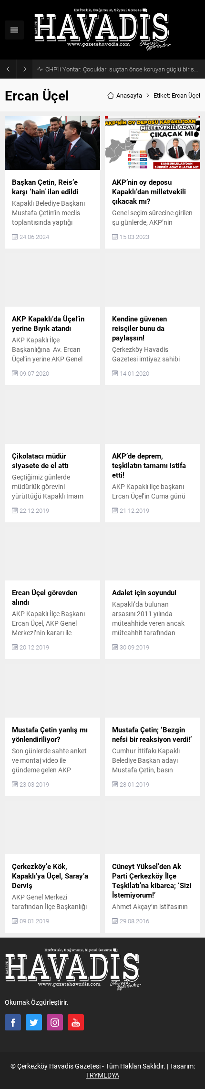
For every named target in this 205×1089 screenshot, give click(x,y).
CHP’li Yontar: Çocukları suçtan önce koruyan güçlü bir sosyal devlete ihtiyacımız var (122, 69)
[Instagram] (55, 1022)
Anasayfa (129, 95)
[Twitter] (34, 1022)
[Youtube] (76, 1022)
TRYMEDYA (102, 1074)
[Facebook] (13, 1022)
